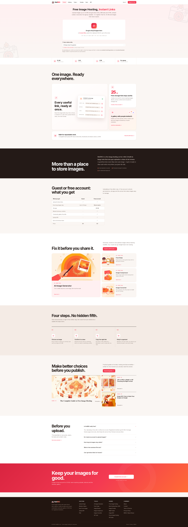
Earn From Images (83, 508)
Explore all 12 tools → (110, 248)
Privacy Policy (127, 510)
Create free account (120, 477)
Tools (75, 2)
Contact (125, 506)
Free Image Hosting (113, 504)
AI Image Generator (98, 504)
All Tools (96, 515)
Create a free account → (116, 104)
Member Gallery (83, 506)
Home (64, 2)
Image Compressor (98, 510)
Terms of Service (128, 508)
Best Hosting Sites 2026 (114, 506)
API (91, 2)
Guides (82, 2)
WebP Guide (112, 510)
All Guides (111, 517)
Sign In (124, 2)
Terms (127, 524)
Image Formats (112, 508)
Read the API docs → (129, 135)
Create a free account (68, 47)
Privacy (131, 524)
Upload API (81, 510)
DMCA (135, 524)
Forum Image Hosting (114, 515)
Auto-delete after (68, 42)
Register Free (132, 2)
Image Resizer (97, 508)
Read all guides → (109, 370)
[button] (94, 29)
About (125, 504)
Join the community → (116, 125)
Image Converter (98, 513)
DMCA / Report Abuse (129, 513)
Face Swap (96, 506)
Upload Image (82, 504)
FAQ (80, 513)
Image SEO (111, 513)
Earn (87, 2)
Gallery (70, 2)
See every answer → (56, 440)
